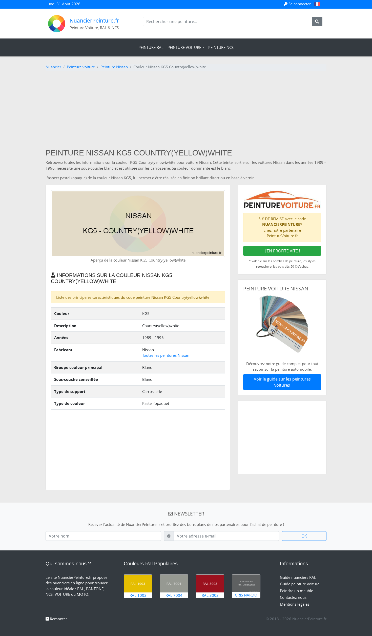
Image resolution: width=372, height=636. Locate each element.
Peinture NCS (221, 47)
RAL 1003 (138, 595)
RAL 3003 (210, 595)
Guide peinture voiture (299, 583)
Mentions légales (294, 604)
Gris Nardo (246, 595)
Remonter (58, 618)
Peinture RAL (150, 47)
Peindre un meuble (296, 590)
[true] (317, 21)
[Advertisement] (186, 110)
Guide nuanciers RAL (298, 577)
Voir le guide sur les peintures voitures (282, 382)
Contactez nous (293, 597)
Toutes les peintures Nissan (165, 355)
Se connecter (299, 3)
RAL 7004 (174, 595)
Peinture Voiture (184, 47)
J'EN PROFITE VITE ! (282, 251)
